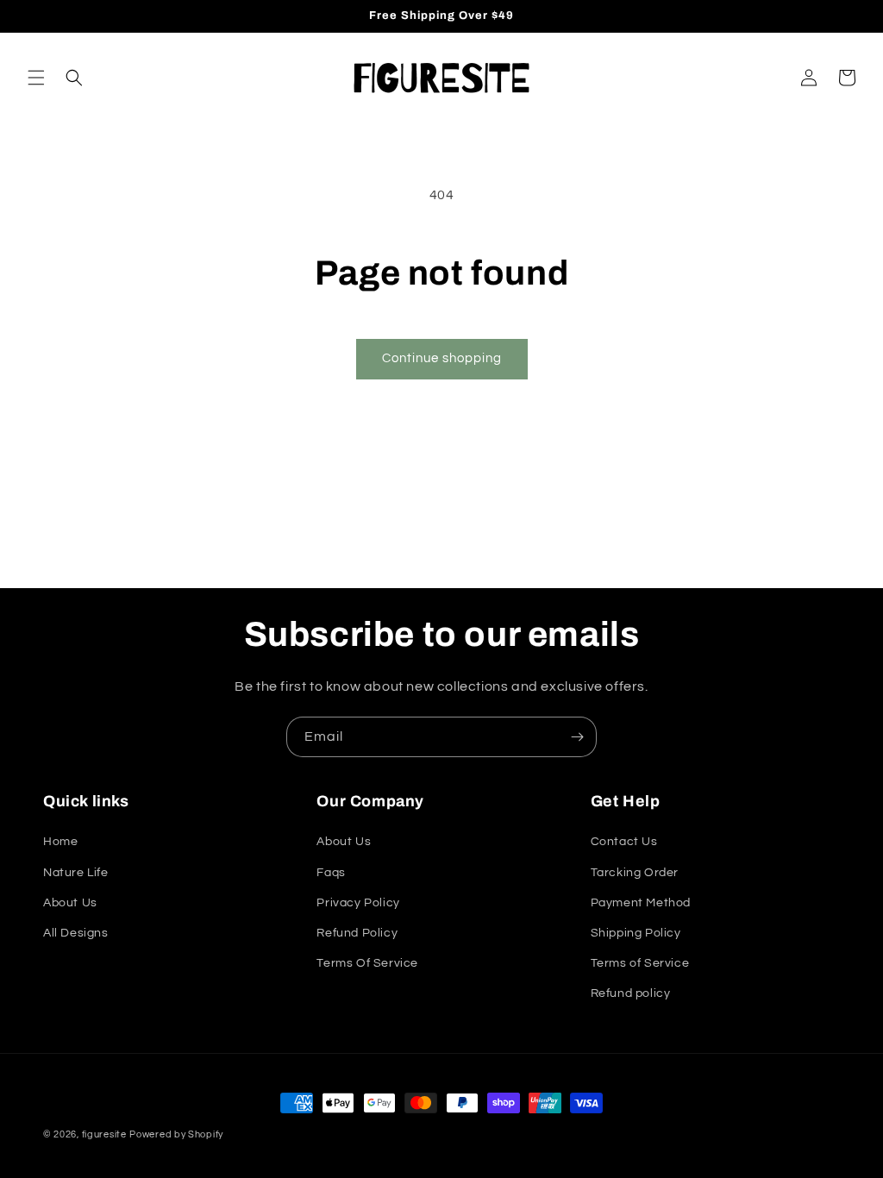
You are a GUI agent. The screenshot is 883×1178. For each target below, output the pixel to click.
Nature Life (76, 873)
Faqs (330, 873)
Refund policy (631, 993)
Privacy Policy (357, 903)
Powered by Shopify (176, 1134)
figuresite (104, 1134)
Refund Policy (357, 933)
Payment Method (641, 903)
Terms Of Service (367, 963)
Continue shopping (442, 358)
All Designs (76, 933)
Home (60, 842)
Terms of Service (640, 963)
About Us (70, 903)
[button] (36, 78)
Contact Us (624, 842)
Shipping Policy (636, 933)
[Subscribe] (577, 737)
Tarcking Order (635, 873)
